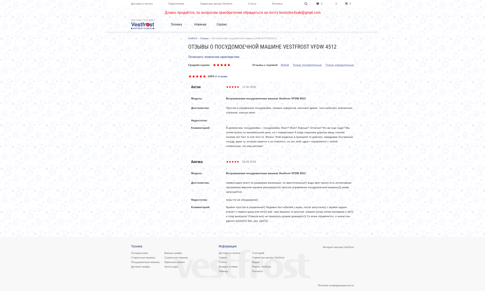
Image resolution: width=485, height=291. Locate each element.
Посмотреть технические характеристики (213, 57)
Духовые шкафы (140, 266)
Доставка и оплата (142, 3)
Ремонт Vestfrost (261, 266)
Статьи (252, 3)
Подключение (176, 3)
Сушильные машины (176, 257)
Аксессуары (171, 266)
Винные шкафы (173, 253)
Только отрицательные (339, 64)
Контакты (277, 3)
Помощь (223, 271)
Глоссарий (258, 253)
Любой (285, 64)
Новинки (200, 24)
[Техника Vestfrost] (142, 24)
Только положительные (307, 64)
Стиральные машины (143, 257)
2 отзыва (221, 76)
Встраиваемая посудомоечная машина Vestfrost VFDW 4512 (266, 98)
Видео (255, 262)
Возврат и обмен (228, 266)
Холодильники (139, 253)
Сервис (222, 24)
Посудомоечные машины (145, 262)
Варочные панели (174, 262)
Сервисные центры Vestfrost (216, 3)
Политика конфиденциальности (336, 285)
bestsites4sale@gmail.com (300, 12)
